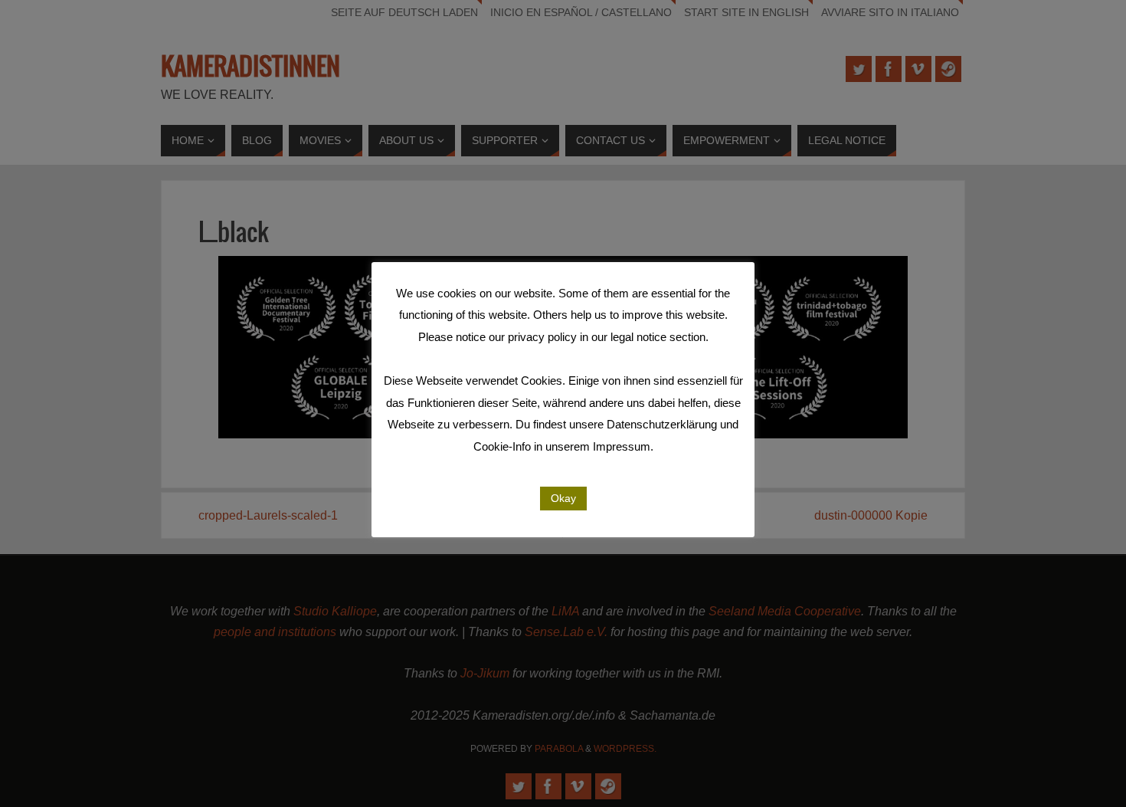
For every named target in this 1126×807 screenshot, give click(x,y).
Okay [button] (563, 498)
